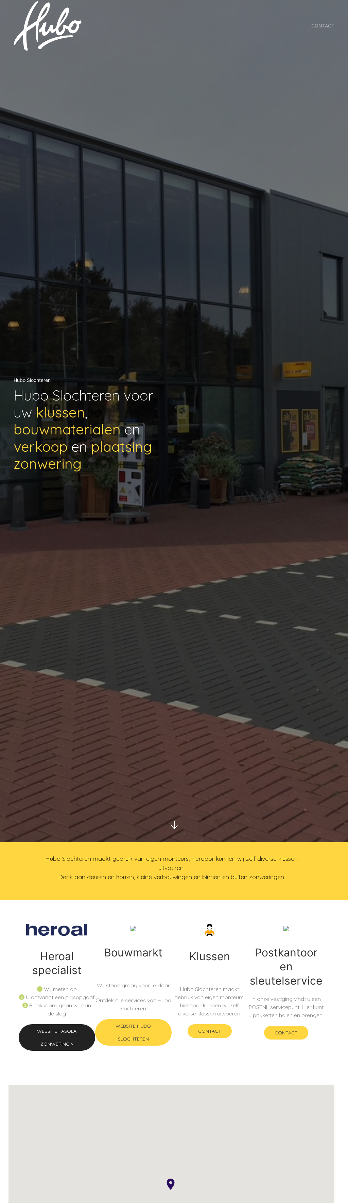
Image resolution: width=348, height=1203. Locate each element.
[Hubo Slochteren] (48, 26)
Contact (322, 25)
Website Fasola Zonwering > (56, 1037)
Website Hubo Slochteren (133, 1032)
